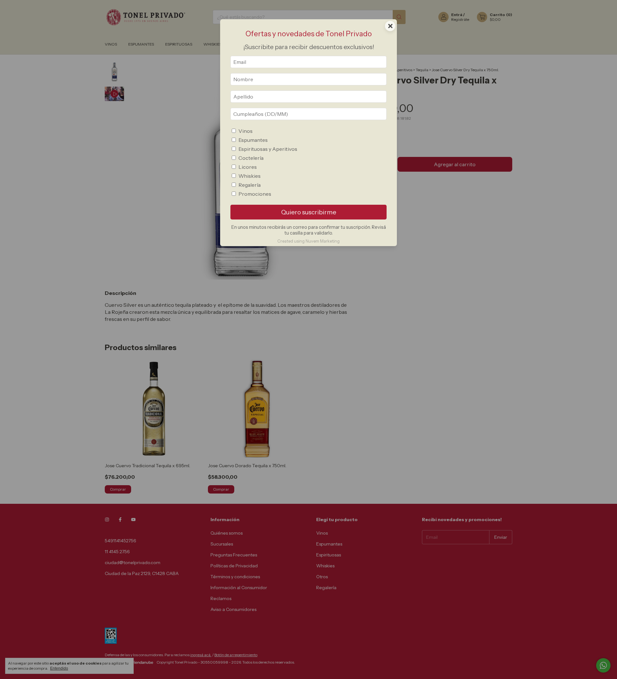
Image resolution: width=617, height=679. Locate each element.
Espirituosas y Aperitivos (267, 149)
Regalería (249, 185)
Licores (247, 167)
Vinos (245, 131)
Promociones (254, 194)
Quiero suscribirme (308, 212)
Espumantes (253, 140)
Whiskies (249, 176)
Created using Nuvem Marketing (308, 241)
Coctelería (251, 158)
